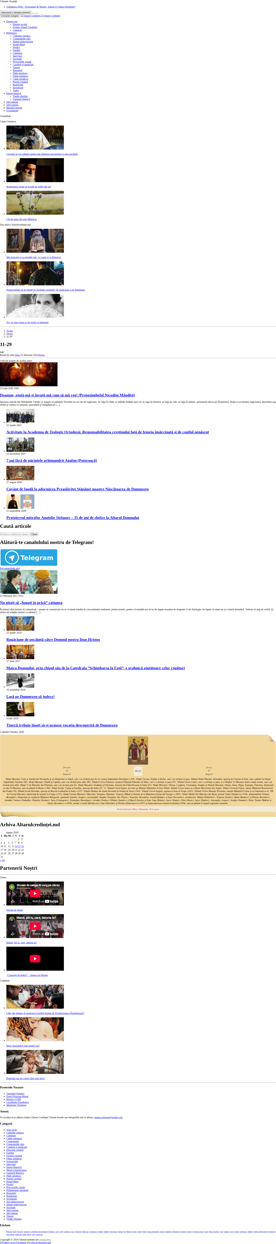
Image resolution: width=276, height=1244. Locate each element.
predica (226, 1231)
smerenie (272, 1231)
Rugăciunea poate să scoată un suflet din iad (28, 186)
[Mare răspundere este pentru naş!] (35, 1040)
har (124, 1231)
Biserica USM (13, 1099)
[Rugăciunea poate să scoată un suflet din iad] (35, 181)
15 (19, 846)
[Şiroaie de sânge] (35, 904)
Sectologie (18, 87)
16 (22, 846)
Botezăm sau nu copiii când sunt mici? (25, 1078)
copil (61, 1231)
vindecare (39, 1234)
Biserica (9, 1231)
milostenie (176, 1231)
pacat (206, 1231)
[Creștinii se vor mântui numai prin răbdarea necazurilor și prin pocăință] (35, 148)
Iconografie (12, 1161)
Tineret (16, 67)
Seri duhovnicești (15, 1201)
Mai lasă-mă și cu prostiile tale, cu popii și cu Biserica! (33, 257)
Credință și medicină (23, 64)
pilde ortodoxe (214, 1231)
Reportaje (18, 70)
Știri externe (12, 105)
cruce (72, 1231)
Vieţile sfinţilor (20, 96)
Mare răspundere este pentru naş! (23, 1045)
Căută (34, 534)
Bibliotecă (11, 33)
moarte (189, 1231)
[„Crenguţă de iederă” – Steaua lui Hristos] (35, 969)
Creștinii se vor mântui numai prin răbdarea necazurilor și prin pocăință (42, 154)
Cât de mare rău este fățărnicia (21, 219)
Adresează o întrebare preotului (15, 12)
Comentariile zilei (22, 38)
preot (232, 1231)
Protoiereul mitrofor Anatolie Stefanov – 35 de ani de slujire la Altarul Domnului (72, 518)
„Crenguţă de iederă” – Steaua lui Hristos (27, 975)
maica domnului (153, 1231)
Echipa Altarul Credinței (25, 27)
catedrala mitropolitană (39, 1231)
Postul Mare (19, 44)
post (221, 1231)
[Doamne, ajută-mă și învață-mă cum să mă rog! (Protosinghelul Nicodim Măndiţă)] (28, 385)
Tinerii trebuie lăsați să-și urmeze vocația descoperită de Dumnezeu (62, 725)
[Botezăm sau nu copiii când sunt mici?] (35, 1073)
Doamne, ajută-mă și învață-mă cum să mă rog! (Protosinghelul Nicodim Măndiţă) (67, 395)
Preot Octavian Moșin (17, 1096)
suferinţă (18, 1234)
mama (162, 1231)
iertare (134, 1231)
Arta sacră (11, 1129)
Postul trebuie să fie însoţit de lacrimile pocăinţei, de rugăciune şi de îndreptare (45, 290)
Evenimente (12, 110)
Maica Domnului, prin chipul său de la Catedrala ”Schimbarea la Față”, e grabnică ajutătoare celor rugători (95, 668)
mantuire (168, 1231)
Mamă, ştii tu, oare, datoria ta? (21, 942)
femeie (120, 1231)
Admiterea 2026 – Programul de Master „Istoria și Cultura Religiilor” (41, 6)
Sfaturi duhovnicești (23, 41)
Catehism (17, 53)
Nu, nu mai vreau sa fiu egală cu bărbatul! (27, 322)
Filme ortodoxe (20, 76)
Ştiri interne (12, 102)
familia (100, 1231)
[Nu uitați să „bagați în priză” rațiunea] (28, 593)
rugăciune (243, 1231)
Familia (16, 50)
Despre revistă (20, 24)
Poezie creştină (20, 82)
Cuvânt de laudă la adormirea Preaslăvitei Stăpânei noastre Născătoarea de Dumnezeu (77, 489)
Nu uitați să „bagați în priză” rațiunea (31, 603)
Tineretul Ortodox (15, 1093)
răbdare (250, 1231)
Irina (17, 355)
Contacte (17, 30)
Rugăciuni (18, 84)
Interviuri (17, 56)
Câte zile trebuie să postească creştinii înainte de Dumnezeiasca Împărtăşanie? (45, 1013)
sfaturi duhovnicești (261, 1231)
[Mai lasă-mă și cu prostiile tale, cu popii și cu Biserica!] (35, 251)
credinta (67, 1231)
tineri (29, 1234)
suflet (24, 1234)
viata (33, 1234)
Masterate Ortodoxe (16, 1105)
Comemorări (12, 1141)
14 (16, 846)
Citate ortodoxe (20, 79)
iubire (144, 1231)
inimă (140, 1231)
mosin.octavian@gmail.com (108, 1117)
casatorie (27, 1231)
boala (15, 1231)
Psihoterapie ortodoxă (17, 1190)
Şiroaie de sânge (14, 910)
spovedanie (10, 1234)
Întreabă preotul (14, 107)
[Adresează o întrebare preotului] (33, 13)
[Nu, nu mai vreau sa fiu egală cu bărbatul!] (35, 317)
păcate (236, 1231)
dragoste (78, 1231)
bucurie (20, 1231)
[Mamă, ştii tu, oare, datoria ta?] (35, 937)
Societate (17, 59)
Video (16, 90)
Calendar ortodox (21, 36)
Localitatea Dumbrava (17, 1102)
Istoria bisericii (13, 93)
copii (57, 1231)
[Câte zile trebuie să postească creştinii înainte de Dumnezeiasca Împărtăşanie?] (35, 1007)
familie (106, 1231)
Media (9, 333)
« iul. (2, 860)
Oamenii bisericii (21, 99)
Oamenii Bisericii (15, 1173)
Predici (16, 47)
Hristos (129, 1231)
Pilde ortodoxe (20, 73)
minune (183, 1231)
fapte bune (113, 1231)
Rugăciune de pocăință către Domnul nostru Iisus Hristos (53, 639)
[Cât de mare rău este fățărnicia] (35, 213)
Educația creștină (14, 1150)
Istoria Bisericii (14, 1167)
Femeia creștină (14, 1155)
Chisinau (51, 1231)
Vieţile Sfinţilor (14, 1219)
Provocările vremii (22, 61)
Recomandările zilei (10, 568)
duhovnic (85, 1231)
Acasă (9, 330)
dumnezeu (93, 1231)
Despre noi (11, 21)
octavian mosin (197, 1231)
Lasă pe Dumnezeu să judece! (30, 696)
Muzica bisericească (16, 1170)
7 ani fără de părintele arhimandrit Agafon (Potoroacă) (51, 460)
